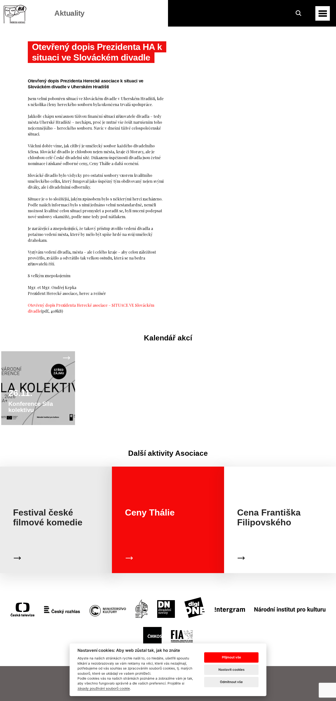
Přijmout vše (231, 657)
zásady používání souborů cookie (103, 688)
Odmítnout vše (231, 682)
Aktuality (69, 13)
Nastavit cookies (231, 669)
